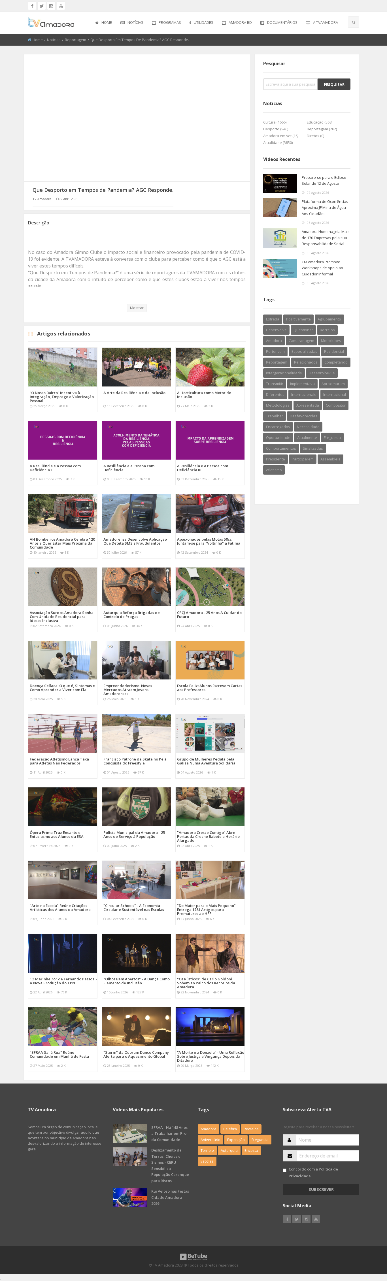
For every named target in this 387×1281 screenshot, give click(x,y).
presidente (275, 459)
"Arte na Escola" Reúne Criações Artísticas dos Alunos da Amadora (60, 907)
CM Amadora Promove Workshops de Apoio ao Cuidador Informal (322, 268)
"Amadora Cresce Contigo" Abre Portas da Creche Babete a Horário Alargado (208, 836)
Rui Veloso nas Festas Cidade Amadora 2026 (170, 1197)
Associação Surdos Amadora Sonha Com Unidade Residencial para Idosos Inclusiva (61, 616)
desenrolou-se (322, 372)
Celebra (230, 1128)
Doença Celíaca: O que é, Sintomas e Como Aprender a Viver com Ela (62, 687)
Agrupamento (329, 319)
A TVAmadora (325, 22)
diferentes (275, 394)
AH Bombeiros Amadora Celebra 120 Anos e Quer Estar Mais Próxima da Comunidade (62, 543)
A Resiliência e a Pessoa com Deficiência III (202, 467)
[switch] (284, 1170)
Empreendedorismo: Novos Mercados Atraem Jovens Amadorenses (127, 689)
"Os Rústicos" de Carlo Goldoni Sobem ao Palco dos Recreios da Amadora (206, 982)
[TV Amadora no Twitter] (41, 5)
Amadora (274, 340)
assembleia (330, 459)
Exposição (236, 1139)
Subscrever (321, 1189)
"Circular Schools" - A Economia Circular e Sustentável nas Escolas (133, 907)
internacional (334, 394)
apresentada (307, 405)
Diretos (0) (315, 135)
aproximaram (333, 383)
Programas (170, 22)
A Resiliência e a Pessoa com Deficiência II (128, 467)
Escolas (207, 1161)
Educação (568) (319, 122)
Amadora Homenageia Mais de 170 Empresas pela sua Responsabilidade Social (326, 237)
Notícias (135, 22)
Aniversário (210, 1139)
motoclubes (331, 340)
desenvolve (276, 329)
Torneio (207, 1150)
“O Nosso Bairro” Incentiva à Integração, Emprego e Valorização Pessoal (62, 396)
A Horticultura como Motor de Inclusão (204, 394)
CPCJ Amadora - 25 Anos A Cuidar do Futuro (209, 614)
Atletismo (274, 469)
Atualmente (307, 437)
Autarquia (229, 1150)
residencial (334, 351)
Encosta (251, 1150)
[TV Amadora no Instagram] (51, 5)
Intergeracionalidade (284, 372)
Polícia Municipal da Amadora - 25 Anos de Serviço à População (134, 834)
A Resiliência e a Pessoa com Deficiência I (55, 467)
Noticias (54, 39)
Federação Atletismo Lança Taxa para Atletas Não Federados (59, 761)
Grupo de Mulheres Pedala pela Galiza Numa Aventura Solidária (206, 761)
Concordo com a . (313, 1172)
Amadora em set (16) (280, 135)
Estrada (272, 319)
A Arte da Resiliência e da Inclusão (134, 392)
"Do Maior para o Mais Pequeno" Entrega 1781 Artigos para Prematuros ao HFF (206, 909)
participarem (303, 459)
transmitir (274, 383)
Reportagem (75, 39)
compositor (336, 405)
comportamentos (281, 448)
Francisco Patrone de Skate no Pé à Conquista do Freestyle (135, 761)
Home (106, 22)
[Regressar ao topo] (369, 1245)
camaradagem (301, 340)
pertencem (275, 351)
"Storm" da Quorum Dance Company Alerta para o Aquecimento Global (136, 1054)
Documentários (282, 22)
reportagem (276, 362)
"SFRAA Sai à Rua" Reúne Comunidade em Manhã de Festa (59, 1054)
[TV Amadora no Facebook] (32, 5)
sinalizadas (313, 448)
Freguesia (332, 437)
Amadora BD (240, 22)
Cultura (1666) (274, 122)
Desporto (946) (275, 128)
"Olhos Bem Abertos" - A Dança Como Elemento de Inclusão (136, 980)
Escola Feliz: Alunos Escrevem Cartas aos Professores (209, 687)
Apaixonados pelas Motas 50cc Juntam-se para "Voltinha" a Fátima (208, 541)
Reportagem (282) (322, 128)
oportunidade (278, 437)
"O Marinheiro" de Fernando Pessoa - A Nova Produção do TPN (63, 980)
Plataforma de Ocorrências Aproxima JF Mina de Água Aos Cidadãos (325, 207)
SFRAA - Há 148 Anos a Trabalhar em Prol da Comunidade (169, 1133)
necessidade (308, 426)
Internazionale (303, 394)
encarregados (278, 426)
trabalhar (274, 415)
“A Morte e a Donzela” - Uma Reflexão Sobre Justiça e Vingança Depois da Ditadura (210, 1056)
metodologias (278, 405)
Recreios (327, 329)
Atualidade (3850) (278, 142)
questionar (303, 329)
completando (336, 362)
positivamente (298, 319)
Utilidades (203, 22)
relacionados (306, 362)
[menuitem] (103, 23)
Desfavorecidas (303, 415)
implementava (302, 383)
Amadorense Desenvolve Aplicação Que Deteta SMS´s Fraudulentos (135, 541)
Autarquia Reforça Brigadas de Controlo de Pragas (131, 614)
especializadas (304, 351)
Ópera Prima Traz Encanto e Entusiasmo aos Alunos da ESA (57, 834)
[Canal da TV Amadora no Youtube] (61, 5)
